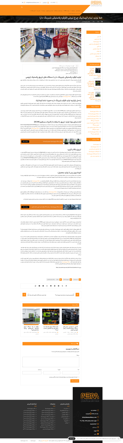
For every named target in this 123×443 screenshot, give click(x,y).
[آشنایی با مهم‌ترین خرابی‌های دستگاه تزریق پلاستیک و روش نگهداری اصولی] (98, 70)
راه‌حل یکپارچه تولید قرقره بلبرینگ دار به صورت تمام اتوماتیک (66, 69)
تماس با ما (66, 408)
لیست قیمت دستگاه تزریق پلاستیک (47, 427)
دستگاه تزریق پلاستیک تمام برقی (47, 425)
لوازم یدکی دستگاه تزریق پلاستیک (47, 416)
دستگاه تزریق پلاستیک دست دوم (47, 419)
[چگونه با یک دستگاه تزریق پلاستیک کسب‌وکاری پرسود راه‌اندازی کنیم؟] (98, 94)
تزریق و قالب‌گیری (73, 72)
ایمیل (59, 369)
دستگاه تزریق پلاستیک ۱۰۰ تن (29, 410)
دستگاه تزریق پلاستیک (67, 96)
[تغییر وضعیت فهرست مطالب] (76, 66)
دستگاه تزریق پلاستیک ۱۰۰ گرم (29, 423)
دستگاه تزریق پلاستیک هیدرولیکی (47, 423)
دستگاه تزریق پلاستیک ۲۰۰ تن (29, 414)
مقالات (57, 279)
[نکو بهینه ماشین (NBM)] (101, 21)
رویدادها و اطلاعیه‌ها (64, 410)
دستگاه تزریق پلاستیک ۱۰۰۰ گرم (48, 414)
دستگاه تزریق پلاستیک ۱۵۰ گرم (29, 425)
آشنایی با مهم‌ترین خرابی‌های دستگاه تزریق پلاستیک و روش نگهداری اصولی (94, 73)
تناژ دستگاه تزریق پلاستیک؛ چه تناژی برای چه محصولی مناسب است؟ (94, 85)
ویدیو (98, 58)
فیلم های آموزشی (64, 416)
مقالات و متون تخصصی (51, 279)
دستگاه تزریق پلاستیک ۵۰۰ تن (29, 421)
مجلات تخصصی (66, 332)
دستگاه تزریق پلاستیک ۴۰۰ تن (29, 419)
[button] (66, 286)
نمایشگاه (97, 56)
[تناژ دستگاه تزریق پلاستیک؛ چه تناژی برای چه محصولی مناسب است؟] (98, 83)
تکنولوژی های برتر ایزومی (94, 44)
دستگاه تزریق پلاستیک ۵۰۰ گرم (48, 412)
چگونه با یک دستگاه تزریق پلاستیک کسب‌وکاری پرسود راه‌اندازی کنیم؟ (94, 96)
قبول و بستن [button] (72, 438)
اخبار (98, 37)
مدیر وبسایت (76, 279)
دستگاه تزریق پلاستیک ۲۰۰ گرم (29, 427)
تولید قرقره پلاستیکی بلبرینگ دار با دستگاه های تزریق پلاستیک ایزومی (64, 67)
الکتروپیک (66, 421)
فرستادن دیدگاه (75, 381)
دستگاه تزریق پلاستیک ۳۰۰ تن (29, 416)
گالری (98, 46)
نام (78, 369)
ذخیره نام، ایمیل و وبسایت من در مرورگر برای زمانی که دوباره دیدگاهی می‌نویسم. (63, 377)
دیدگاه (77, 355)
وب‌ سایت (39, 369)
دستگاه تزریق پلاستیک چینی (48, 429)
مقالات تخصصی (65, 414)
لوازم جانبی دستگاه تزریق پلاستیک (47, 421)
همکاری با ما (65, 419)
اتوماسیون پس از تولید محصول (71, 73)
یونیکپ (66, 423)
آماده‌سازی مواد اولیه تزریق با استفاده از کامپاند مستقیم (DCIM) (65, 70)
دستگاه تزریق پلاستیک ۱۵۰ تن (29, 412)
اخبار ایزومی (96, 39)
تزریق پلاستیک (73, 332)
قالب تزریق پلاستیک (31, 408)
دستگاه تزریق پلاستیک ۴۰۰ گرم (48, 410)
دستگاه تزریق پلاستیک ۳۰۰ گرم (29, 429)
